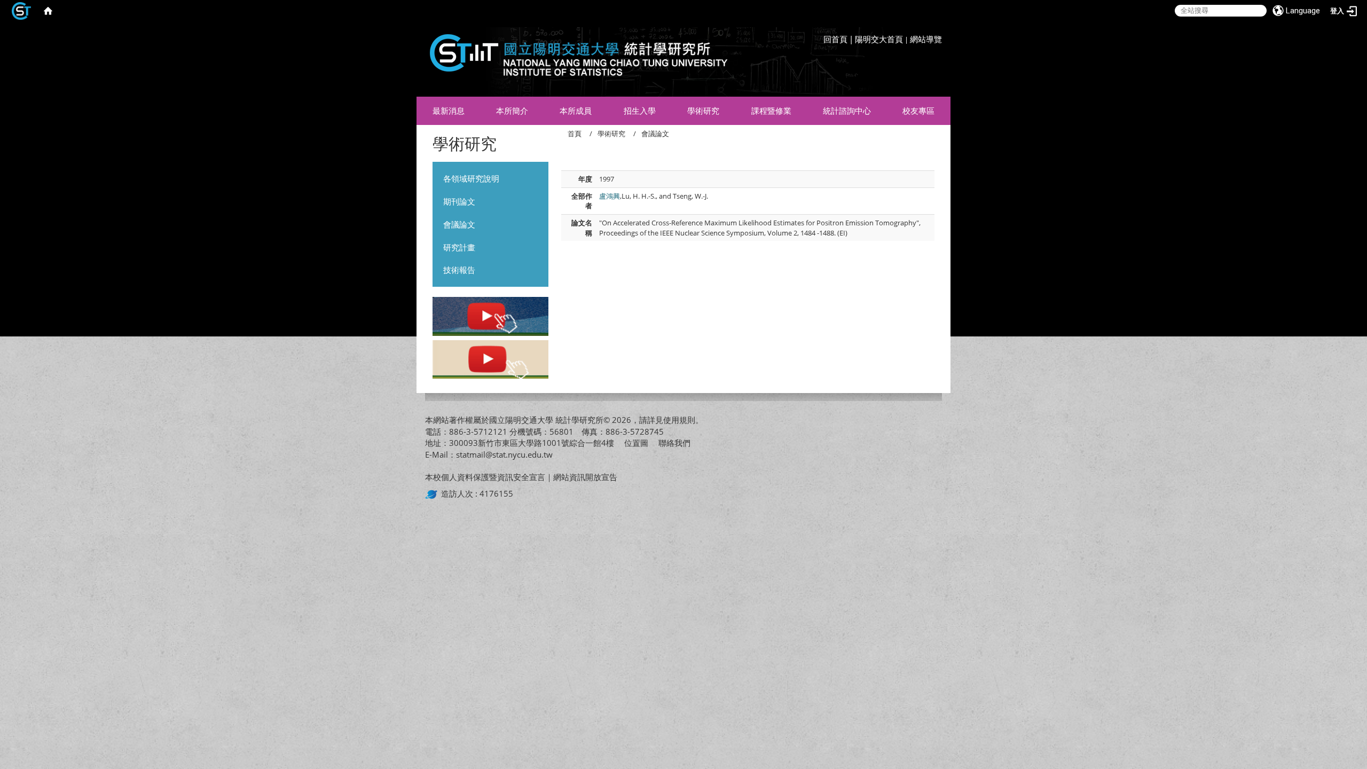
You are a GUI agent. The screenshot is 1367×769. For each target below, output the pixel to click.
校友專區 (918, 110)
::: (939, 29)
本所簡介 (512, 110)
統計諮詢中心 (847, 110)
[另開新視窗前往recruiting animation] (490, 360)
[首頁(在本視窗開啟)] (48, 10)
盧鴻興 (609, 196)
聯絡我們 (674, 442)
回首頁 (835, 39)
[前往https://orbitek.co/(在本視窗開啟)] (433, 493)
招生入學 (640, 110)
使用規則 (679, 419)
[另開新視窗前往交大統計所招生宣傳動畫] (490, 318)
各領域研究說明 (471, 178)
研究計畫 (459, 247)
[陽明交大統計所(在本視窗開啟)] (574, 59)
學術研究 (703, 110)
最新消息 (449, 110)
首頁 (575, 133)
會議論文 (459, 224)
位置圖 (636, 442)
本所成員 (576, 110)
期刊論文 (459, 201)
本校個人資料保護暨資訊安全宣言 (485, 477)
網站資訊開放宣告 (585, 477)
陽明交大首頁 (879, 39)
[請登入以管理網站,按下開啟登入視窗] (21, 10)
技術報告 (459, 269)
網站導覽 (926, 39)
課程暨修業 (771, 110)
